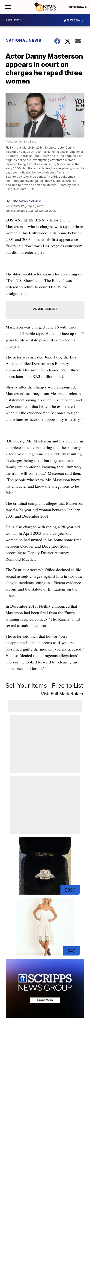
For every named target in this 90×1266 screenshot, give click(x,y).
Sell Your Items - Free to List (44, 685)
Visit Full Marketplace (62, 693)
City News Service (26, 201)
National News (23, 40)
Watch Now (77, 7)
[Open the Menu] (7, 7)
